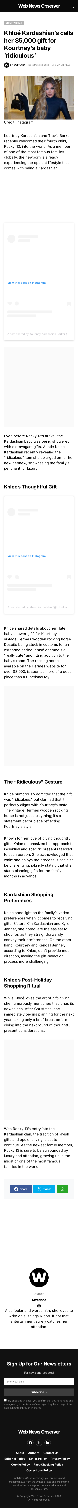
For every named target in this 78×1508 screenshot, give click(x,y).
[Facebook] (30, 1443)
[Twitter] (39, 1443)
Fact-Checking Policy (48, 1464)
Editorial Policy (14, 1458)
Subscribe (37, 1392)
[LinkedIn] (47, 1443)
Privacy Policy (60, 1458)
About (20, 1453)
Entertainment (14, 23)
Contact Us (50, 1453)
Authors (33, 1453)
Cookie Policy (20, 1464)
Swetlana (39, 1300)
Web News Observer (39, 6)
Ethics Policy (38, 1458)
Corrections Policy (39, 1470)
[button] (6, 6)
